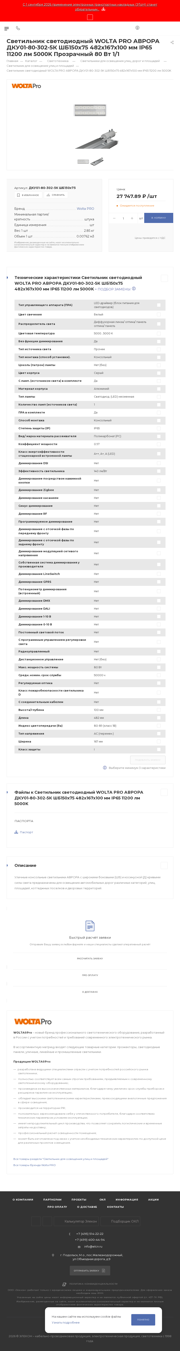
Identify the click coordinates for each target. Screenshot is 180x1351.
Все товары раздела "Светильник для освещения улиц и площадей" (60, 1159)
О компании (23, 1199)
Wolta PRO (85, 209)
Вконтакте (47, 1221)
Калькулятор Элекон (80, 1221)
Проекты (79, 1199)
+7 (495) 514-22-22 (89, 1233)
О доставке (90, 992)
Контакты (115, 1206)
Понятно (143, 1319)
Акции (153, 1199)
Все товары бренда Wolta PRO (34, 1165)
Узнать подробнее (66, 1322)
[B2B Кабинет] (137, 28)
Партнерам (52, 1199)
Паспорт (26, 832)
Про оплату (90, 975)
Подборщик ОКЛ (124, 1221)
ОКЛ (102, 1199)
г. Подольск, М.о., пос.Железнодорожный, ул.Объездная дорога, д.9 (91, 1256)
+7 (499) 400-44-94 (90, 1239)
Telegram (36, 1221)
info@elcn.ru (93, 1246)
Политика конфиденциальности (93, 1283)
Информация (127, 1199)
